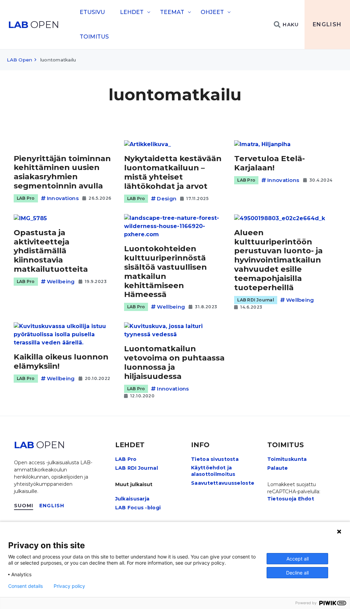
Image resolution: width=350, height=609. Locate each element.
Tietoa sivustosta (215, 459)
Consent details (25, 586)
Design (166, 198)
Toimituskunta (287, 459)
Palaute (277, 468)
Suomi (23, 505)
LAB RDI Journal (255, 299)
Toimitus (94, 36)
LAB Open (19, 59)
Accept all (297, 559)
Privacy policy (69, 586)
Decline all (297, 573)
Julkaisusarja (132, 499)
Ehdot (306, 499)
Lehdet (132, 12)
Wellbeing (61, 281)
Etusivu (92, 12)
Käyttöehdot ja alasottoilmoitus (213, 471)
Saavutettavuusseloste (222, 483)
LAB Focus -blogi (138, 508)
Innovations (63, 198)
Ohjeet (212, 12)
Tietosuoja (282, 499)
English (327, 24)
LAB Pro (26, 198)
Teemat (172, 12)
